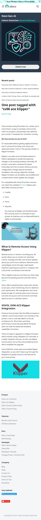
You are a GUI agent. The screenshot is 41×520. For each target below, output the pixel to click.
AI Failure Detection (9, 424)
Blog (3, 467)
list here (23, 185)
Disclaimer (6, 483)
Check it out (20, 67)
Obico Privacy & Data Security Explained (15, 100)
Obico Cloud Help (8, 435)
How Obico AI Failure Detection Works (14, 92)
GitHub (32, 2)
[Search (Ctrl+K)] (37, 6)
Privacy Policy (7, 476)
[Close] (39, 1)
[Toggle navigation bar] (3, 6)
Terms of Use (7, 480)
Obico (4, 280)
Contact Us (6, 473)
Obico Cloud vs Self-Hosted (12, 405)
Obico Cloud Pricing (9, 409)
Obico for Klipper (8, 402)
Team (4, 470)
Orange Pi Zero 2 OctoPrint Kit (13, 455)
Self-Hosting (6, 439)
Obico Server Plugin (9, 445)
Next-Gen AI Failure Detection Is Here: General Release (20, 89)
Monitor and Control (9, 420)
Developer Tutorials (9, 452)
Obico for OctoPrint (9, 399)
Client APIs (6, 448)
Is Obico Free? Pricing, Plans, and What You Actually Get (20, 96)
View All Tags (6, 114)
